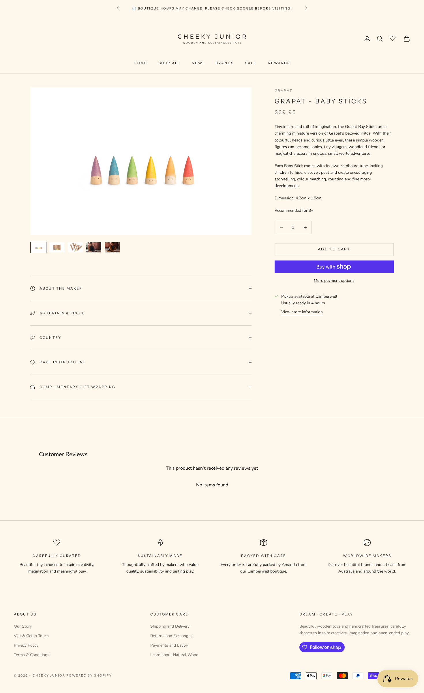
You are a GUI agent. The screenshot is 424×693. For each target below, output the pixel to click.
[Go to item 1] (38, 247)
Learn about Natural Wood (174, 655)
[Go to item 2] (57, 247)
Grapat (283, 90)
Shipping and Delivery (170, 626)
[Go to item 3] (75, 247)
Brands (224, 63)
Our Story (23, 626)
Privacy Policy (26, 645)
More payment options (334, 280)
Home (140, 63)
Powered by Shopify (89, 675)
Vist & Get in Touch (31, 636)
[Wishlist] (393, 37)
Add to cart (334, 249)
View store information (302, 312)
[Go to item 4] (94, 247)
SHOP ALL (169, 63)
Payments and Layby (169, 645)
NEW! (198, 63)
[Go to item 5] (112, 247)
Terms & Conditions (31, 655)
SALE (251, 63)
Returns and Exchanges (171, 636)
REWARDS (279, 63)
